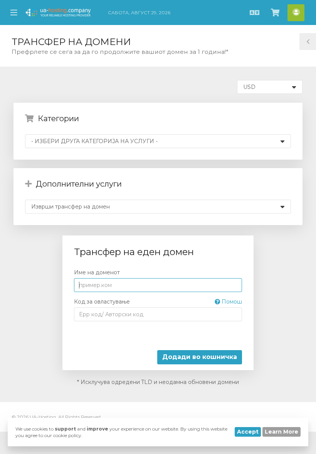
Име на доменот (97, 272)
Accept (248, 431)
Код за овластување (158, 301)
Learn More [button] (281, 431)
